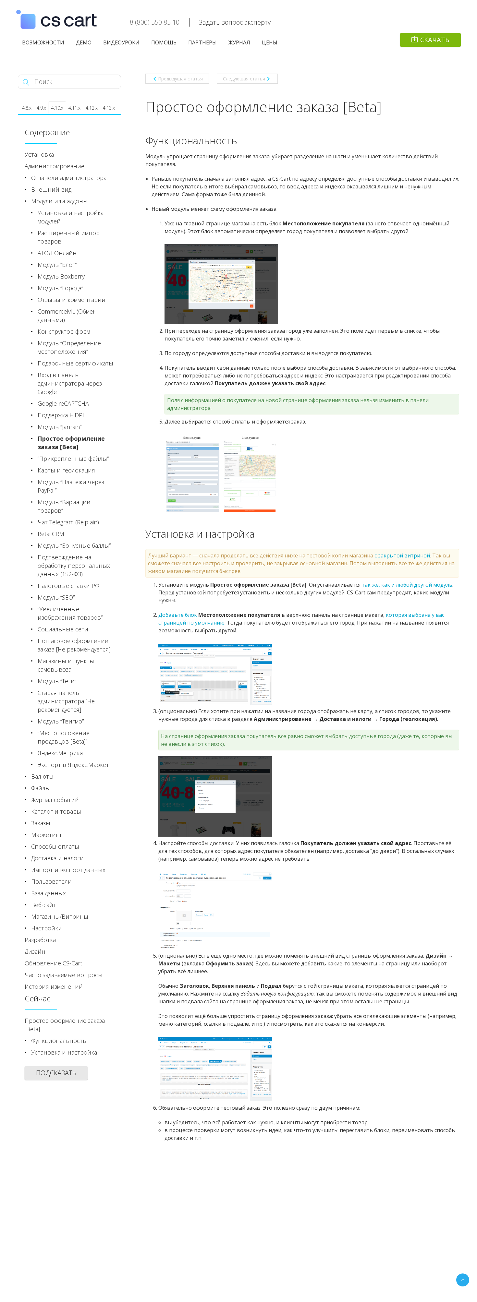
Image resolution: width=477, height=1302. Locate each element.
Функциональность (58, 1041)
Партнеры (202, 42)
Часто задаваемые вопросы (64, 975)
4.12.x (92, 108)
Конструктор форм (64, 331)
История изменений (54, 986)
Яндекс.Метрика (60, 753)
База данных (48, 893)
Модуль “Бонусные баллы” (74, 545)
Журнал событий (55, 800)
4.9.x (41, 108)
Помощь (164, 42)
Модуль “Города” (60, 288)
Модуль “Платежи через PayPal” (71, 486)
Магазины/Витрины (59, 916)
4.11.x (74, 108)
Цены (269, 42)
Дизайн (35, 951)
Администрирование (54, 166)
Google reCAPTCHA (63, 403)
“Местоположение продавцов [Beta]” (64, 737)
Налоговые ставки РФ (68, 586)
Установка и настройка (64, 1052)
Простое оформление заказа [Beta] (71, 443)
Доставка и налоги (57, 858)
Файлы (40, 788)
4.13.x (109, 108)
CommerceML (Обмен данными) (67, 315)
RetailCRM (51, 534)
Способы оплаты (55, 846)
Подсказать (56, 1073)
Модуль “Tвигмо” (61, 721)
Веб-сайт (43, 905)
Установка (39, 154)
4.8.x (26, 108)
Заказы (40, 823)
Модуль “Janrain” (59, 427)
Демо (84, 42)
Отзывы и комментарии (71, 300)
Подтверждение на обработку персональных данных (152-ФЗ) (74, 565)
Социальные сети (63, 629)
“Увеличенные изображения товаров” (70, 613)
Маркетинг (46, 835)
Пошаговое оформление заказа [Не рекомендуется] (74, 645)
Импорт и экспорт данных (68, 870)
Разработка (40, 940)
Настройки (46, 928)
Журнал (239, 42)
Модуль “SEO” (56, 597)
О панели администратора (68, 178)
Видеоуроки (121, 42)
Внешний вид (51, 189)
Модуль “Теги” (57, 681)
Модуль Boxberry (61, 276)
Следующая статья (244, 79)
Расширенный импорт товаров (70, 237)
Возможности (43, 42)
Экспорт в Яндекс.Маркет (73, 765)
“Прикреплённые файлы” (73, 458)
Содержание (47, 132)
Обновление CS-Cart (53, 963)
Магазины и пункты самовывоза (66, 665)
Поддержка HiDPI (61, 415)
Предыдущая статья (180, 79)
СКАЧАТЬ (434, 39)
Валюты (42, 776)
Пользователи (51, 881)
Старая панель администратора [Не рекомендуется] (66, 701)
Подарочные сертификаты (75, 363)
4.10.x (57, 108)
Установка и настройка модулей (71, 217)
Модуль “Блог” (57, 265)
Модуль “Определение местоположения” (69, 347)
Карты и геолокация (66, 470)
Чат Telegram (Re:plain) (68, 522)
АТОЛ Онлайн (57, 253)
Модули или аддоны (59, 201)
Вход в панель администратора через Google (70, 383)
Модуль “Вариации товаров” (64, 506)
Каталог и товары (56, 811)
